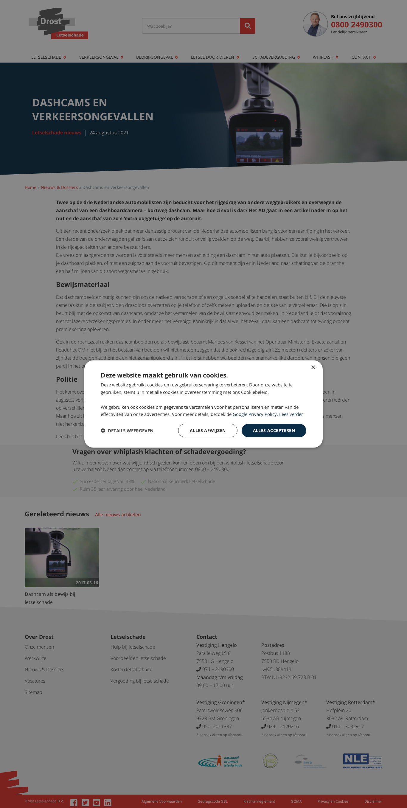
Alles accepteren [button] (274, 430)
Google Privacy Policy (255, 414)
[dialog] (203, 404)
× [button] (313, 367)
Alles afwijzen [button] (208, 430)
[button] (127, 430)
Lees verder (291, 414)
